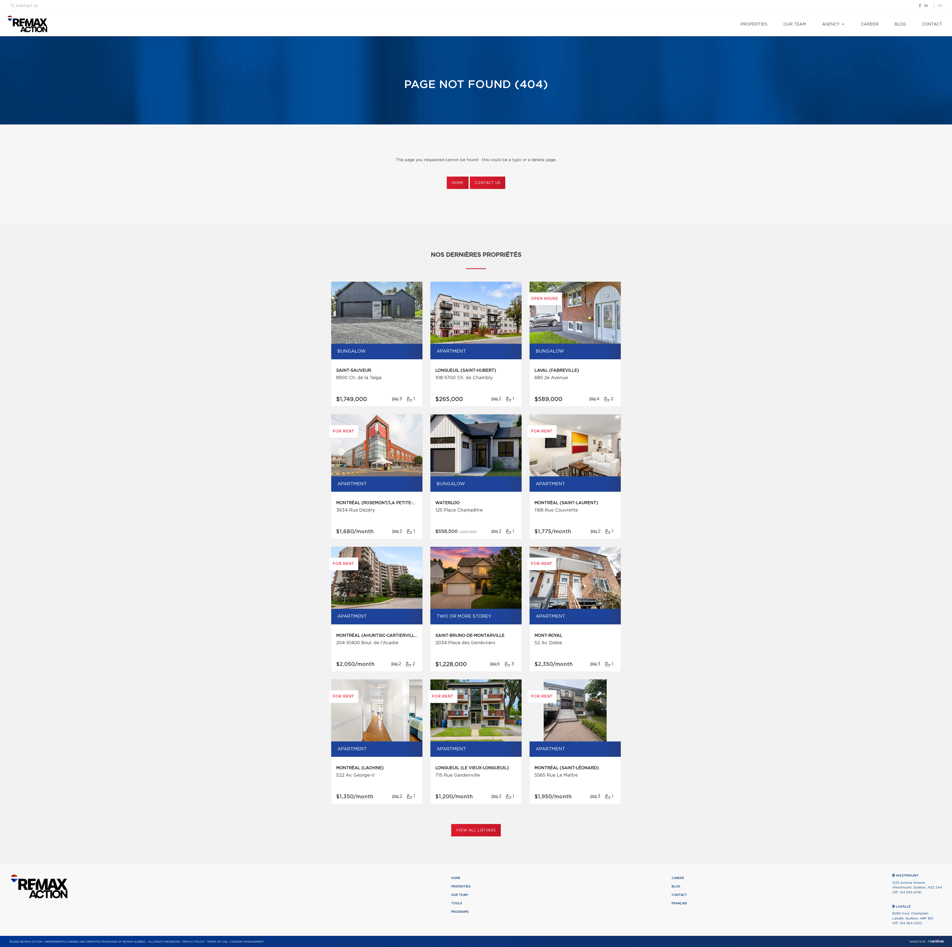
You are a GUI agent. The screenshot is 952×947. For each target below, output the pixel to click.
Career (869, 24)
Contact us (27, 6)
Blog (900, 24)
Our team (794, 24)
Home (458, 183)
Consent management (247, 942)
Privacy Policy (193, 942)
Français (679, 903)
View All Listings (476, 830)
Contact (932, 24)
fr (940, 6)
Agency (830, 24)
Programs (460, 911)
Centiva (936, 941)
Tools (456, 903)
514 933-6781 (910, 892)
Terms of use (217, 942)
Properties (754, 24)
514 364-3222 (911, 923)
